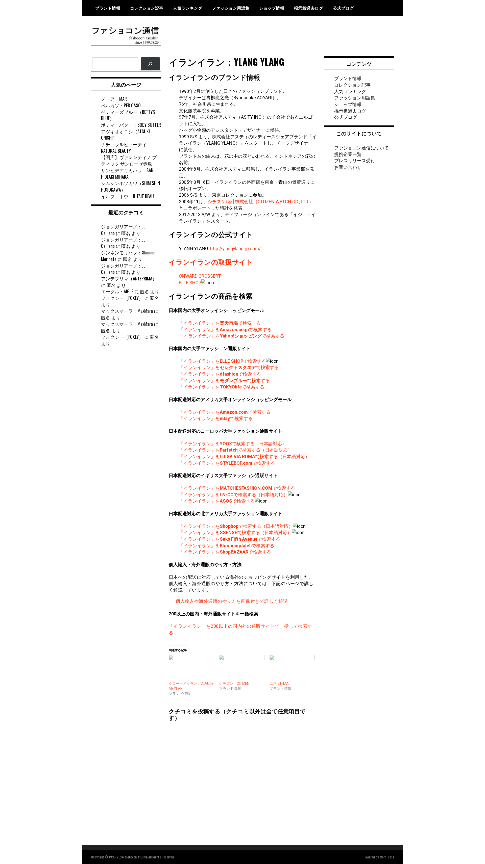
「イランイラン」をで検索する (220, 323)
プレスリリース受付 (354, 160)
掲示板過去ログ (308, 8)
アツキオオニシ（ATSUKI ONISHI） (125, 134)
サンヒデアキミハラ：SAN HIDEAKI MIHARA (127, 173)
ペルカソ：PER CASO (121, 105)
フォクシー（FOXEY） (122, 298)
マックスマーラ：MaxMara (127, 310)
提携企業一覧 (347, 154)
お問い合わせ (347, 167)
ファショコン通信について (361, 147)
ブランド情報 (107, 8)
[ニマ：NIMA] (292, 668)
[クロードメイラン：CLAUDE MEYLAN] (191, 668)
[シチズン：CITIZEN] (241, 668)
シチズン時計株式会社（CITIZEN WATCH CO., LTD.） (260, 201)
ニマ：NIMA (279, 684)
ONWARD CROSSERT (200, 276)
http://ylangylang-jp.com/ (235, 248)
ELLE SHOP (190, 282)
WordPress (386, 856)
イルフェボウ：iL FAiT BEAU (127, 196)
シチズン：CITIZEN (234, 684)
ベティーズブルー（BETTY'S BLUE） (128, 115)
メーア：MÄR (114, 98)
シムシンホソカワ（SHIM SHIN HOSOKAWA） (130, 186)
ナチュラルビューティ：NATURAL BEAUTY (126, 147)
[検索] (150, 63)
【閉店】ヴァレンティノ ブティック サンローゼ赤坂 (129, 160)
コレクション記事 (146, 8)
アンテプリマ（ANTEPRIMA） (129, 278)
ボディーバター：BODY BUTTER (131, 124)
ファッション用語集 (231, 8)
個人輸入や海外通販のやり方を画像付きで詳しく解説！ (234, 601)
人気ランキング (187, 8)
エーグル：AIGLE (117, 291)
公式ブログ (343, 8)
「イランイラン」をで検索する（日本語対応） (232, 443)
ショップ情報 (271, 8)
